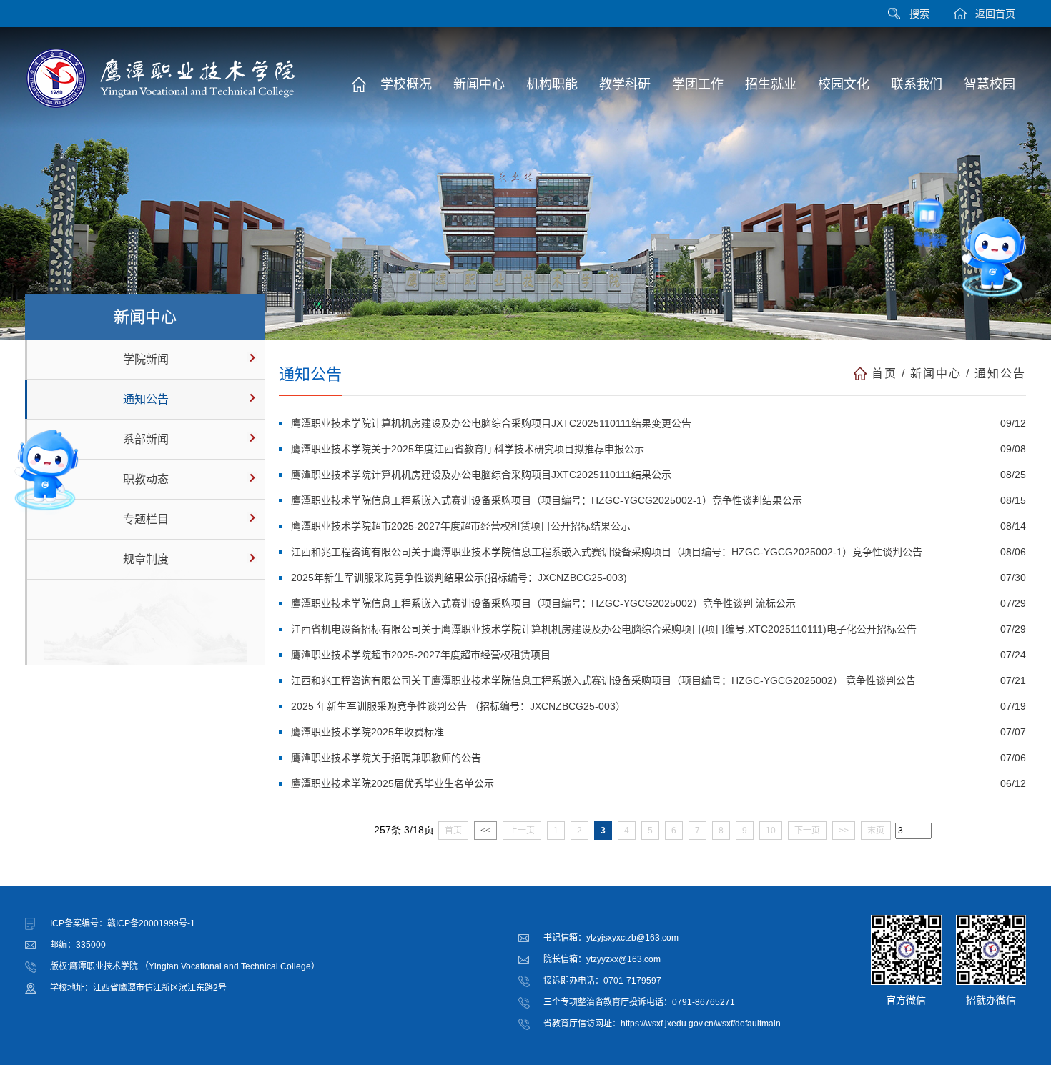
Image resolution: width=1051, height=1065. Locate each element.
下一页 (807, 831)
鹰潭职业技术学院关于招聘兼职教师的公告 (386, 757)
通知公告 (146, 399)
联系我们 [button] (916, 84)
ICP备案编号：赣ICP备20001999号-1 (122, 923)
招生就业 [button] (770, 84)
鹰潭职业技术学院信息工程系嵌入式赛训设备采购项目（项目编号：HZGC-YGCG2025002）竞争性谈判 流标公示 (543, 603)
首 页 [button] (359, 84)
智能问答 (918, 251)
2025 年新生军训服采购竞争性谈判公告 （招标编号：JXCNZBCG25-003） (458, 706)
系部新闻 (146, 439)
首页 (884, 373)
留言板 (940, 305)
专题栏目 (146, 519)
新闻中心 (936, 373)
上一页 (522, 831)
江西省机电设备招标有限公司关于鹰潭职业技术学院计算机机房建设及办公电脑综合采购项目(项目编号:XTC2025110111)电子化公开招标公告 (604, 629)
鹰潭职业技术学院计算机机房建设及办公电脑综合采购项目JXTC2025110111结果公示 (481, 474)
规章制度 (146, 559)
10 (771, 831)
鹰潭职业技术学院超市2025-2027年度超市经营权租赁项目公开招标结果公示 (461, 526)
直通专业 (993, 327)
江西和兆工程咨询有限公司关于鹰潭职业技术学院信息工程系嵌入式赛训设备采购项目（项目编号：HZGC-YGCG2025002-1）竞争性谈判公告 (606, 552)
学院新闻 (146, 359)
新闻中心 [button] (479, 84)
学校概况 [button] (406, 84)
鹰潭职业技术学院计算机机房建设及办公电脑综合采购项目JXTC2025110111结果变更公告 (491, 423)
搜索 (919, 13)
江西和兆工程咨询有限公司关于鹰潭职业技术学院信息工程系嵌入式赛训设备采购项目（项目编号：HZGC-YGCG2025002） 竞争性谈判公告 (603, 680)
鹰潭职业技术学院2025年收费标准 (367, 732)
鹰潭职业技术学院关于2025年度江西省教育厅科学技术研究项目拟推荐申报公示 (467, 449)
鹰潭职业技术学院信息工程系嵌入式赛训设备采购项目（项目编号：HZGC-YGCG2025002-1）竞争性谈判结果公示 (546, 500)
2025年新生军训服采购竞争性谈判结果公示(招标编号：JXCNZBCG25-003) (459, 577)
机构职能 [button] (552, 84)
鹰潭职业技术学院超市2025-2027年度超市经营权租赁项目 (421, 654)
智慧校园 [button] (989, 84)
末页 (875, 831)
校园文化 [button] (843, 84)
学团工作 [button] (698, 84)
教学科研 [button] (625, 84)
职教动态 (146, 479)
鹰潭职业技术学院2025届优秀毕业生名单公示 (392, 783)
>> (844, 831)
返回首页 (995, 13)
